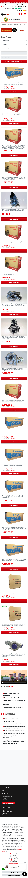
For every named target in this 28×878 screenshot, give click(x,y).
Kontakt (4, 798)
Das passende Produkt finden (14, 61)
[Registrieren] (22, 10)
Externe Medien (14, 858)
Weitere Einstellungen (14, 863)
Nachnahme (4, 813)
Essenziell (14, 854)
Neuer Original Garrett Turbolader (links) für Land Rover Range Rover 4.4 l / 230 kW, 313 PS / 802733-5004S (13, 114)
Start (3, 790)
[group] (14, 200)
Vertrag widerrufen (8, 803)
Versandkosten (12, 88)
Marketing (14, 857)
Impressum (4, 799)
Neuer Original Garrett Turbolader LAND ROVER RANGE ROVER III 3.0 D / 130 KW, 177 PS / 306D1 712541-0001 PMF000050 (13, 369)
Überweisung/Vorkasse (7, 811)
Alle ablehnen (14, 872)
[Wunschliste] (17, 10)
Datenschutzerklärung (7, 796)
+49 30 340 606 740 (21, 6)
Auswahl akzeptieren (14, 875)
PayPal (3, 810)
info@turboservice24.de (8, 6)
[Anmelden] (19, 10)
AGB (3, 795)
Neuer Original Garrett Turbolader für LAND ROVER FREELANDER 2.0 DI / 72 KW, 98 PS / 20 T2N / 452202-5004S (13, 305)
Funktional (14, 861)
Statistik (15, 855)
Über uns (4, 792)
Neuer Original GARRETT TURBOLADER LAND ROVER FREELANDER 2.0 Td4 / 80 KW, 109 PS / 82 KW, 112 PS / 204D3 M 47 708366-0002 (14, 337)
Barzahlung (4, 814)
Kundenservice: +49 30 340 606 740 (14, 4)
